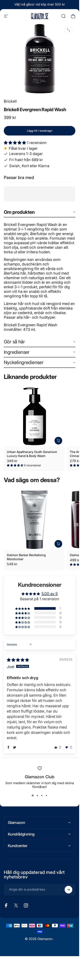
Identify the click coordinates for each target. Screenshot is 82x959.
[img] (18, 660)
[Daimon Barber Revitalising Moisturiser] (34, 519)
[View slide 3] (42, 795)
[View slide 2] (37, 795)
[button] (15, 142)
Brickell (10, 101)
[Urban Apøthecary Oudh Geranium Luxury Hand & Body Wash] (34, 416)
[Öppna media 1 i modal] (68, 30)
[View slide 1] (33, 795)
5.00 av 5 (50, 593)
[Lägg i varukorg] (58, 440)
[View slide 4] (46, 795)
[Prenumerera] (68, 889)
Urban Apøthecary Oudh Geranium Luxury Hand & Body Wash (32, 454)
